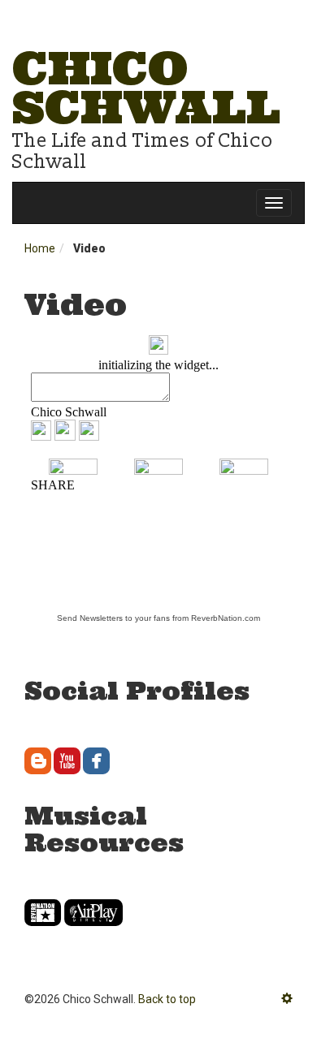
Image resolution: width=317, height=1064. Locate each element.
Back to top (167, 999)
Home (39, 248)
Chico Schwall (146, 87)
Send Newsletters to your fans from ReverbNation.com (158, 618)
